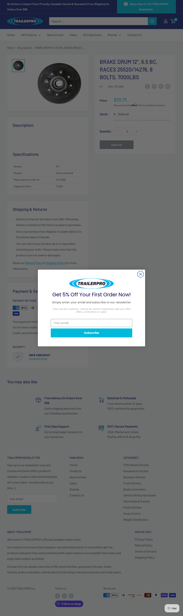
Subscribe (91, 333)
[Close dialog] (140, 274)
